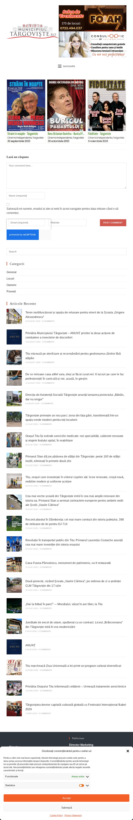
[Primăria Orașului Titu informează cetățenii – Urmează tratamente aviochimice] (14, 688)
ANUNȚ (30, 645)
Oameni (11, 285)
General (11, 272)
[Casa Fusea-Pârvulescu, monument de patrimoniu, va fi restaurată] (14, 564)
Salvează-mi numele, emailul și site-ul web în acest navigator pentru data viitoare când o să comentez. (62, 210)
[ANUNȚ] (14, 646)
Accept (66, 798)
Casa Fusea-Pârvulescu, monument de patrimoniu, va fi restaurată (68, 562)
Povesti (11, 291)
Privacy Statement (73, 815)
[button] (128, 751)
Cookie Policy (56, 815)
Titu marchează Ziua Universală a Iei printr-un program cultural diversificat (73, 665)
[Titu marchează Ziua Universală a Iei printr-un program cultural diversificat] (14, 667)
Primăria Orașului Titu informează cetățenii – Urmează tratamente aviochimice (75, 686)
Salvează (66, 807)
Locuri (10, 278)
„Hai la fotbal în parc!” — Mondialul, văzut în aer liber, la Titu (64, 604)
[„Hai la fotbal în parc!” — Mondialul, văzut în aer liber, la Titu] (14, 605)
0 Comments (48, 321)
